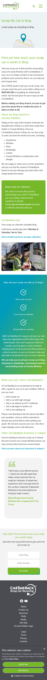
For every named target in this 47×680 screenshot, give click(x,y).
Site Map (23, 623)
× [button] (44, 649)
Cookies (23, 641)
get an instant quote (21, 204)
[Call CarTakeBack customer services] (34, 6)
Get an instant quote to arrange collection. (21, 237)
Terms (23, 635)
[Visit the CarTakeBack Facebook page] (21, 601)
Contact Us (23, 610)
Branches (23, 613)
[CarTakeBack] (11, 6)
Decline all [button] (23, 670)
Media (23, 620)
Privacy (23, 638)
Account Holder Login (23, 626)
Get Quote (23, 571)
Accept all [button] (23, 664)
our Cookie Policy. (12, 659)
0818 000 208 (8, 92)
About (23, 606)
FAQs (23, 616)
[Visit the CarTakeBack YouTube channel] (26, 601)
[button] (23, 676)
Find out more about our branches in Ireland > (23, 449)
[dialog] (23, 663)
